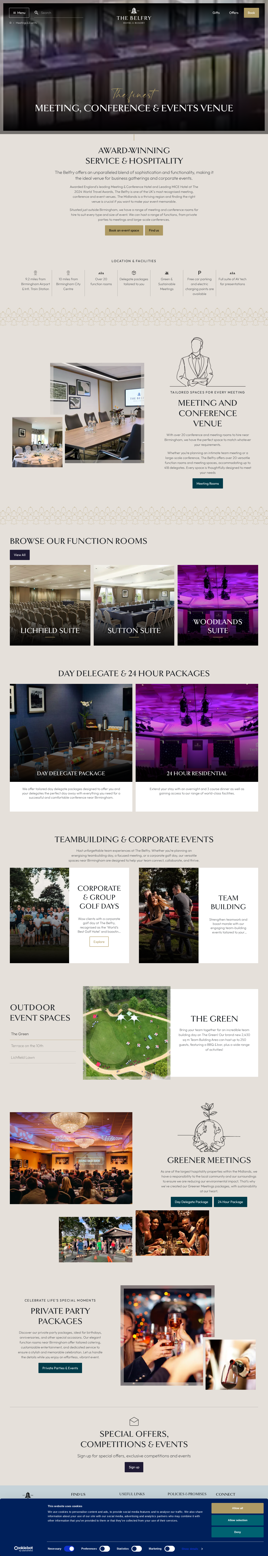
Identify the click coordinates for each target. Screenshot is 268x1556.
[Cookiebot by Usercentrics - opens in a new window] (24, 1549)
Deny (237, 1532)
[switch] (105, 1549)
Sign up (134, 1467)
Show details (190, 1548)
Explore (99, 942)
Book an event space (124, 230)
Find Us (78, 1494)
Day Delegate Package (191, 1202)
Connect (225, 1494)
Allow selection (237, 1520)
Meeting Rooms (208, 483)
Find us (154, 230)
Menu (21, 13)
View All (20, 555)
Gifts (216, 13)
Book (251, 13)
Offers (233, 13)
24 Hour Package (230, 1202)
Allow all (237, 1508)
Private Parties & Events (60, 1368)
